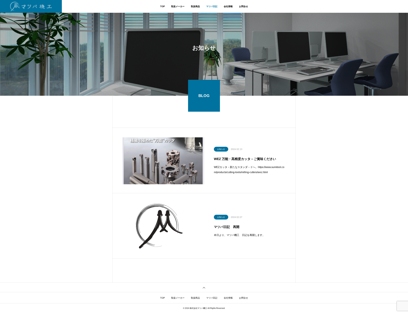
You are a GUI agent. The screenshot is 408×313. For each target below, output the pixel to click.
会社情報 (228, 6)
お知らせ (221, 149)
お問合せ (243, 6)
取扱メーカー (178, 6)
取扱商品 (195, 6)
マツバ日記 (211, 6)
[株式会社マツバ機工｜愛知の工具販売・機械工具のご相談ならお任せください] (31, 6)
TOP (162, 6)
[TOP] (204, 287)
